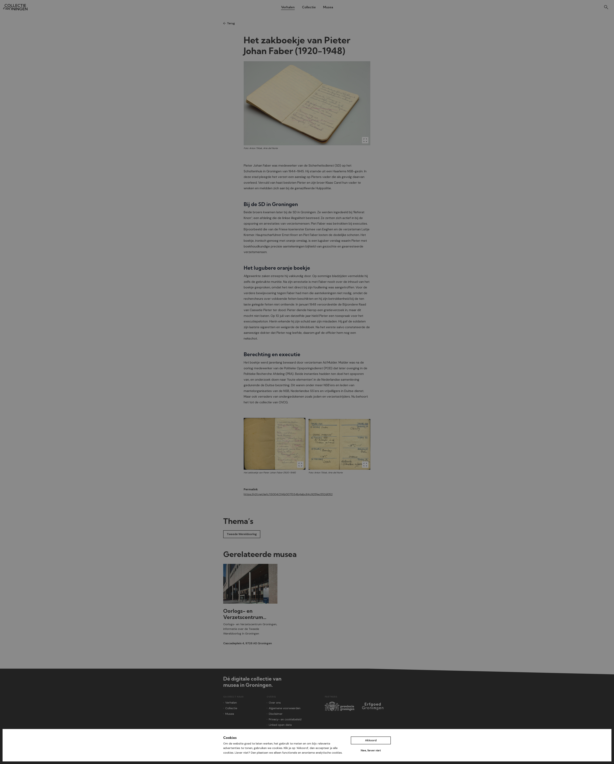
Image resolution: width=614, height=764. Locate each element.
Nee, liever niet (371, 750)
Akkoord (371, 740)
